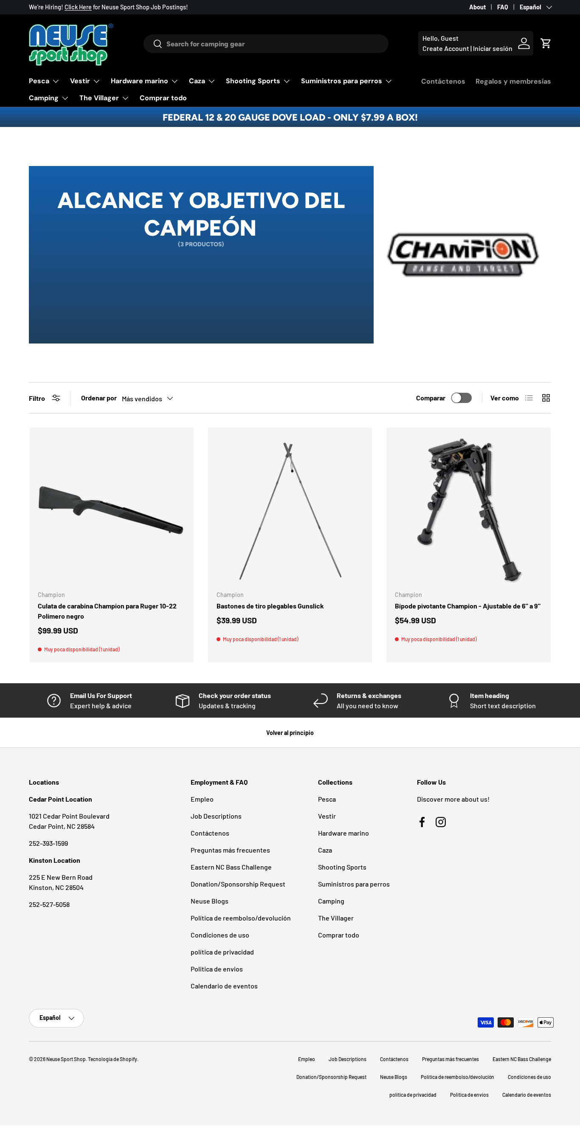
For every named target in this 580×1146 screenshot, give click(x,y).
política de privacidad (222, 952)
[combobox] (266, 43)
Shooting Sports (253, 80)
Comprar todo (163, 97)
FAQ (502, 7)
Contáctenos (443, 81)
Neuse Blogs (209, 901)
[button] (546, 43)
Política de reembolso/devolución (241, 918)
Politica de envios (217, 969)
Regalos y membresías (513, 81)
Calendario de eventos (224, 986)
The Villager (99, 97)
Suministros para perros (341, 80)
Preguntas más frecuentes (230, 850)
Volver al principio (290, 732)
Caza (197, 80)
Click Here (78, 7)
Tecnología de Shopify (112, 1059)
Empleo (202, 799)
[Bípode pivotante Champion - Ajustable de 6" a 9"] (468, 509)
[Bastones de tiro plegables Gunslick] (290, 509)
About (477, 7)
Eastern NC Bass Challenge (231, 867)
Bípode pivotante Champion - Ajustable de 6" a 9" (468, 606)
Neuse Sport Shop (66, 1059)
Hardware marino (139, 80)
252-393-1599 (48, 843)
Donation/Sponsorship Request (238, 884)
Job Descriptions (216, 816)
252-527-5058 (49, 904)
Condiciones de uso (220, 935)
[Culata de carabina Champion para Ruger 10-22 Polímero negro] (111, 509)
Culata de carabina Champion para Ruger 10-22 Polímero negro (107, 611)
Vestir (80, 80)
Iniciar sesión (492, 48)
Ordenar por (99, 398)
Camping (44, 97)
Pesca (39, 80)
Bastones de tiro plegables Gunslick (270, 606)
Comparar (430, 398)
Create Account (445, 48)
